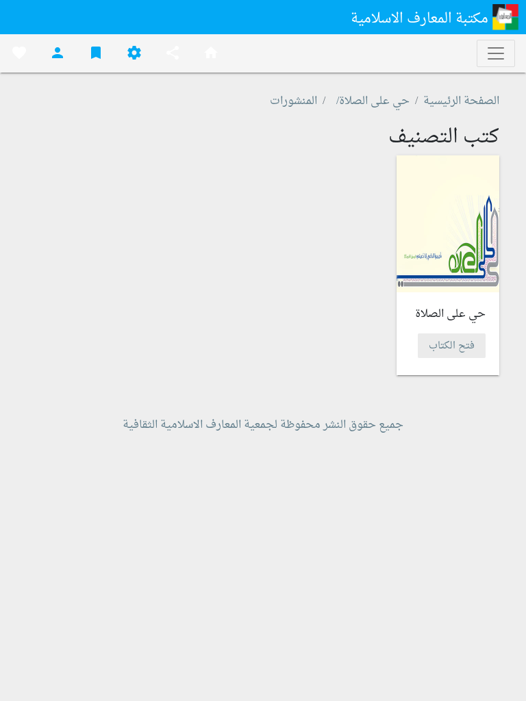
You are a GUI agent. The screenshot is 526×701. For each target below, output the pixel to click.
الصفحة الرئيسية (461, 101)
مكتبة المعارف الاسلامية (421, 19)
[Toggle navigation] (496, 53)
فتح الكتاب (452, 345)
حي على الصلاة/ (373, 101)
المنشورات (293, 101)
